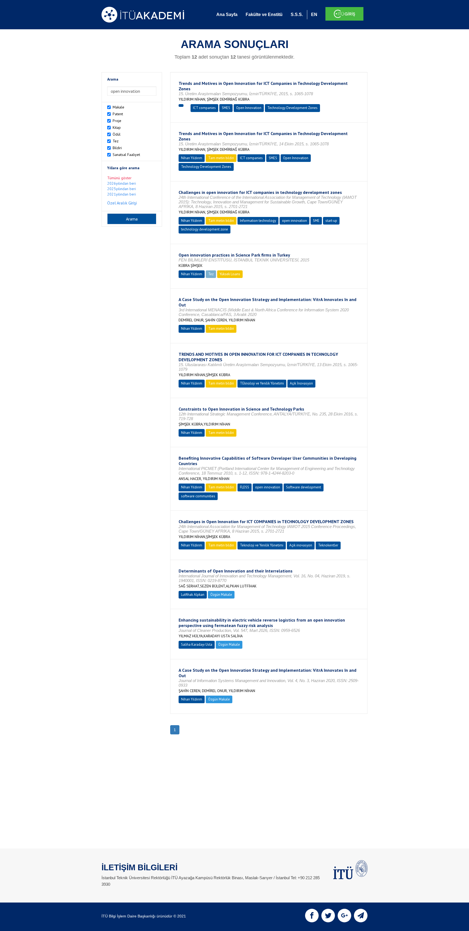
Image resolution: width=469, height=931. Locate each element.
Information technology (258, 220)
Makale (118, 107)
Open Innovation (248, 107)
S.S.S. (297, 14)
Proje (117, 120)
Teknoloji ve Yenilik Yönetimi (261, 545)
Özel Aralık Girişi (122, 203)
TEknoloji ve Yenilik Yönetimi (262, 383)
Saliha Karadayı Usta (196, 644)
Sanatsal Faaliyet (126, 154)
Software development (303, 487)
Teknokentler (328, 545)
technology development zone (204, 229)
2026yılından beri (121, 183)
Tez (116, 141)
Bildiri (117, 147)
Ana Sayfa (226, 14)
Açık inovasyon (300, 545)
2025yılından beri (121, 188)
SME (316, 220)
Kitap (117, 127)
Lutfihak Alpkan (192, 594)
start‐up (331, 220)
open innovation (294, 220)
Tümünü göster (119, 177)
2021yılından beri (121, 194)
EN (314, 14)
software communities (198, 496)
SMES (226, 107)
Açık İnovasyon (301, 383)
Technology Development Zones (292, 107)
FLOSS (244, 487)
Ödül (117, 134)
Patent (118, 113)
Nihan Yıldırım (191, 158)
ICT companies (204, 107)
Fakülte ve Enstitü (264, 14)
